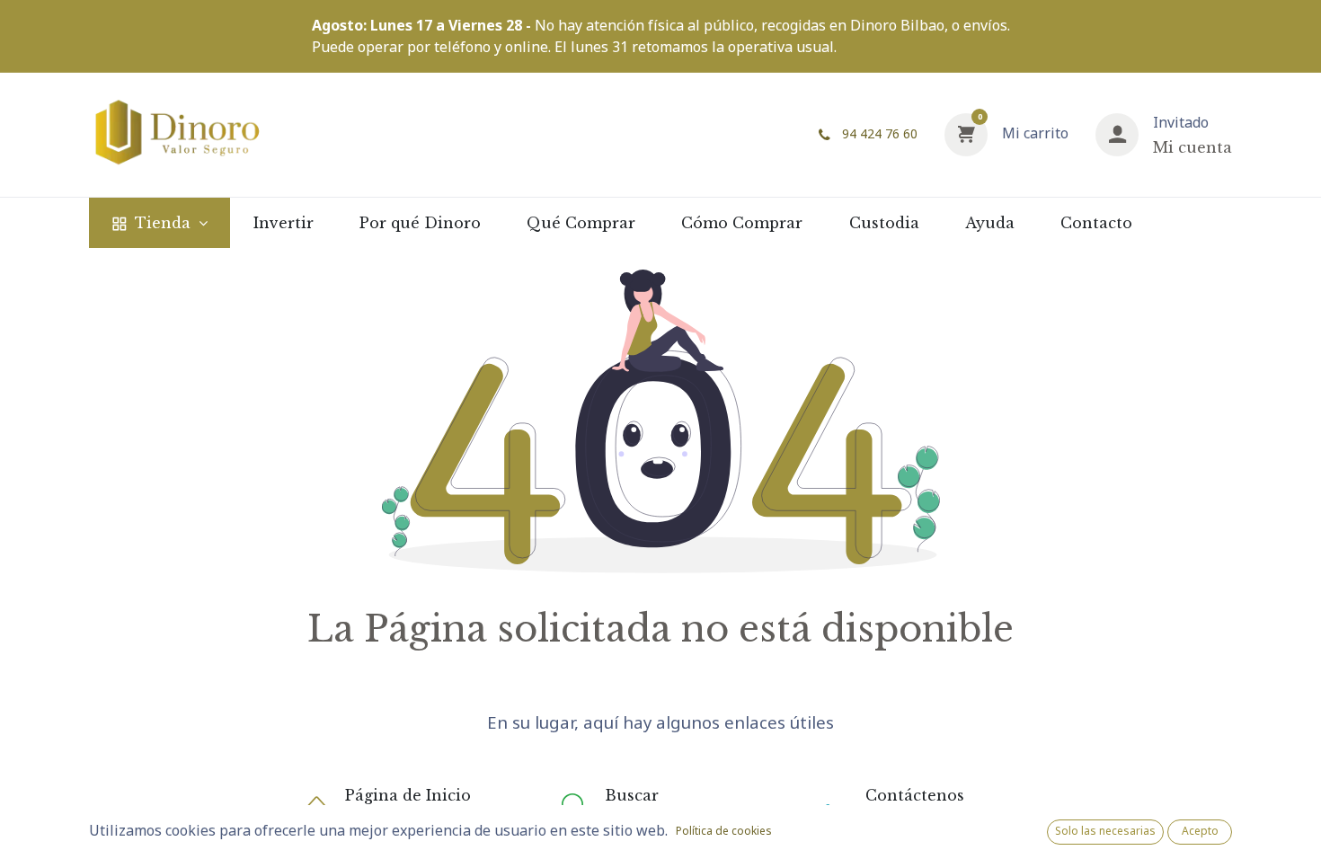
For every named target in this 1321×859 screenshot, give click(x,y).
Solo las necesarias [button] (1105, 830)
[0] (966, 133)
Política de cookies (724, 830)
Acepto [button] (1200, 830)
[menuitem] (159, 223)
